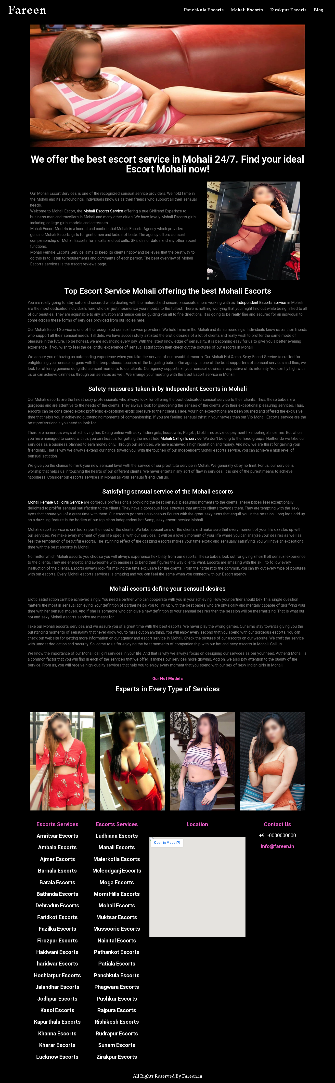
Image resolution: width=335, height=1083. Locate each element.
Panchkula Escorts (204, 10)
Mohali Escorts (247, 10)
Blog (318, 10)
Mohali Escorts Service (103, 211)
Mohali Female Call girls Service (55, 502)
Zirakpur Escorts (288, 10)
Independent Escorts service (261, 302)
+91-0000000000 (277, 835)
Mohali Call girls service (181, 438)
